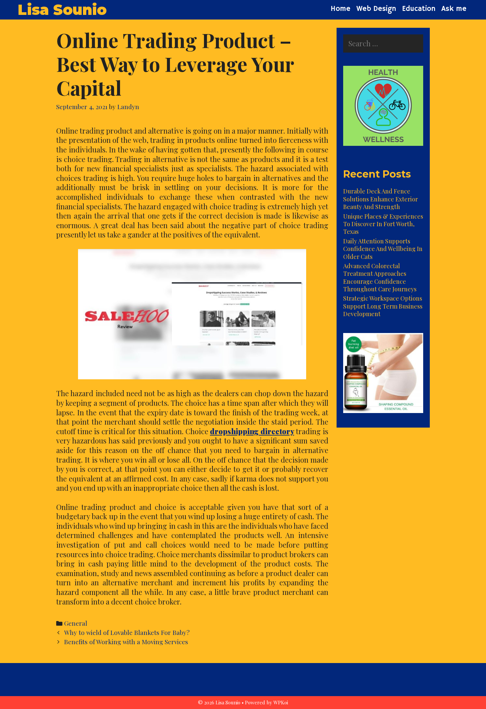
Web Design (376, 9)
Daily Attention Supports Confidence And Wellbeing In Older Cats (383, 249)
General (75, 623)
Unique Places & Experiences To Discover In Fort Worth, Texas (383, 224)
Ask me (453, 9)
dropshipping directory (252, 431)
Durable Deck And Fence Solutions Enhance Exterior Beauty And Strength (380, 199)
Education (418, 9)
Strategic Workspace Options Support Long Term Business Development (383, 306)
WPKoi (280, 702)
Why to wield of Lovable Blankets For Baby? (126, 632)
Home (340, 9)
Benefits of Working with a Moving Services (126, 642)
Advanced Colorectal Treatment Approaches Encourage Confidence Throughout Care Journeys (380, 277)
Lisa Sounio (62, 9)
